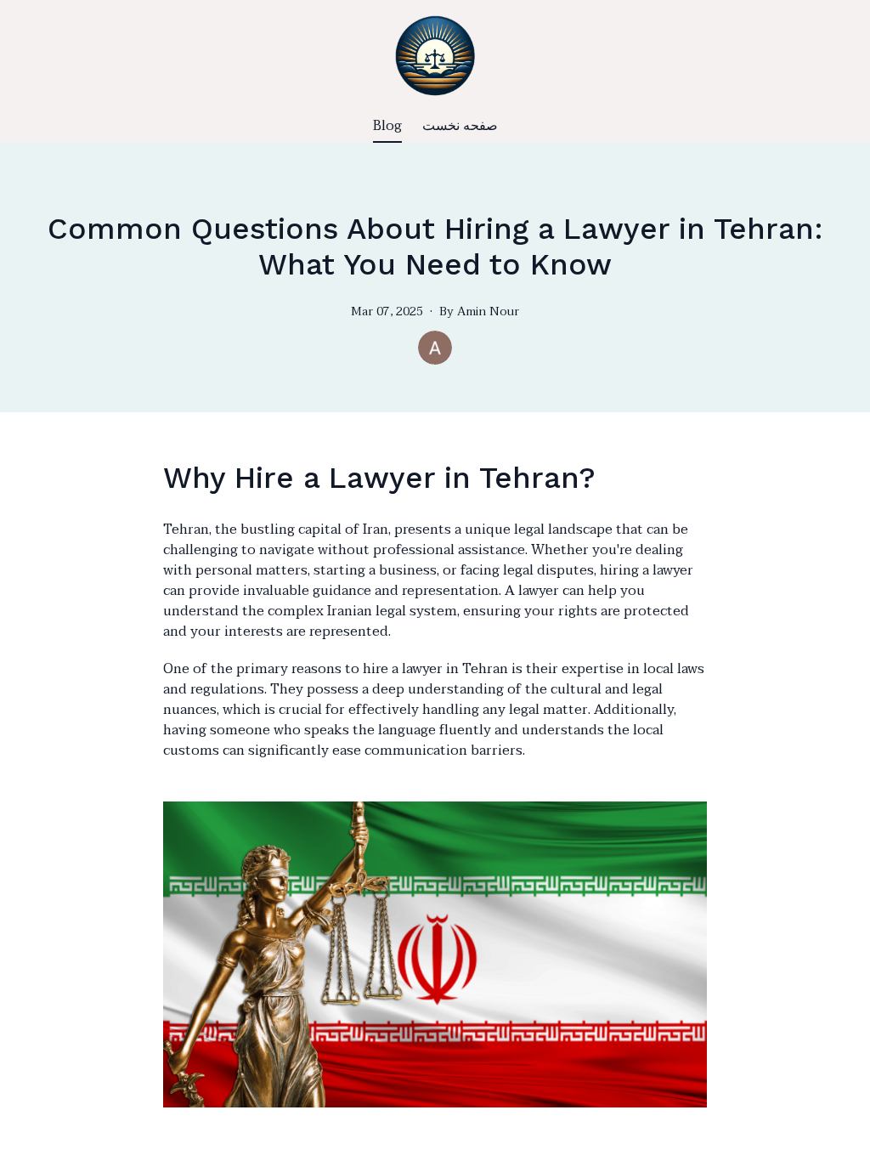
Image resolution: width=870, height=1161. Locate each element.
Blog (387, 126)
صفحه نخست (460, 126)
